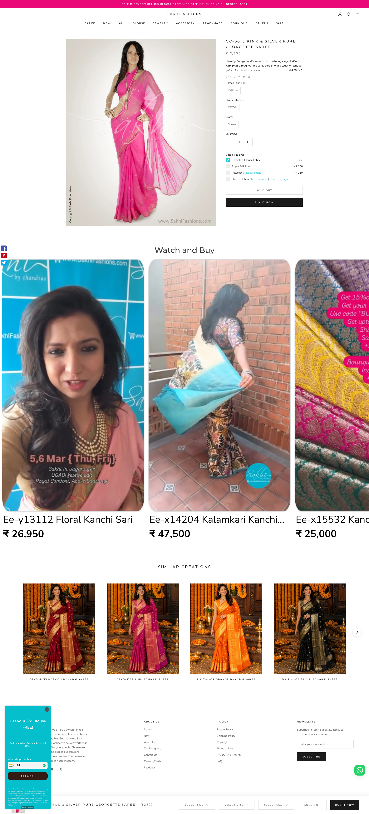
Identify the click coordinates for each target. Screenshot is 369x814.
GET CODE (27, 776)
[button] (11, 765)
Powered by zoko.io (28, 807)
